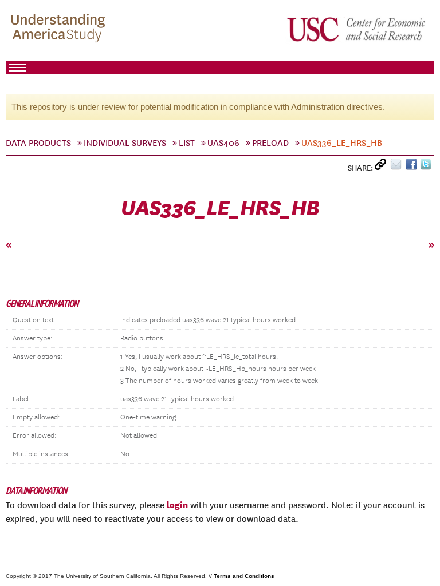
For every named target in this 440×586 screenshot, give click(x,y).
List (187, 143)
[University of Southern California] (357, 29)
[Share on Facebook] (413, 166)
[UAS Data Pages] (60, 29)
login (177, 505)
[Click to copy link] (382, 166)
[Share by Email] (398, 166)
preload (270, 143)
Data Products (38, 143)
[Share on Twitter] (427, 166)
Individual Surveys (125, 143)
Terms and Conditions (244, 576)
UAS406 (223, 143)
